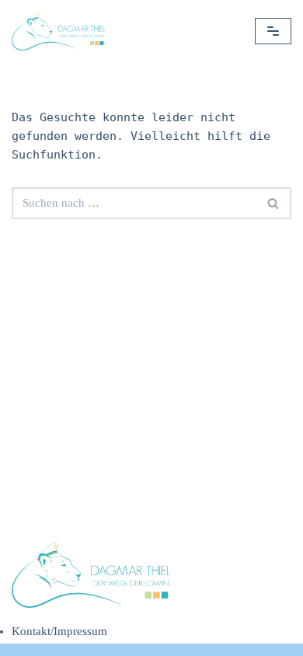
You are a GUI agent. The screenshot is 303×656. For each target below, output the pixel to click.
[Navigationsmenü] (273, 31)
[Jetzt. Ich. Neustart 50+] (62, 31)
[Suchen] (273, 203)
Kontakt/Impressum (59, 631)
